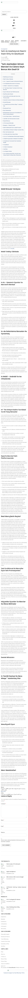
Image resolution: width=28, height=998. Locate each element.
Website (3, 832)
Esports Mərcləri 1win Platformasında (11, 91)
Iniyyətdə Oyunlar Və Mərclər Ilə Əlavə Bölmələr (13, 100)
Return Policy (4, 958)
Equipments (3, 916)
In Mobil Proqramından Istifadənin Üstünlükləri (13, 138)
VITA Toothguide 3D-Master (13, 899)
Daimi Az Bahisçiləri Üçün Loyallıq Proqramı (12, 127)
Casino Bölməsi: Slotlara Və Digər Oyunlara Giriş (13, 129)
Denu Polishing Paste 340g (13, 907)
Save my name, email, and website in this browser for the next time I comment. (13, 840)
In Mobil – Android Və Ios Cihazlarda (10, 85)
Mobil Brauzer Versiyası (8, 76)
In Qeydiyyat (6, 144)
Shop (2, 951)
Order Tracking (14, 44)
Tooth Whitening (4, 939)
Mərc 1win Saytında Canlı (8, 132)
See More (3, 946)
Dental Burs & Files (5, 943)
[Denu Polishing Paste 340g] (3, 909)
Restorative (3, 928)
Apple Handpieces (11, 871)
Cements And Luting (5, 941)
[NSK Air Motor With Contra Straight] (3, 880)
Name (2, 820)
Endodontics (3, 921)
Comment (3, 803)
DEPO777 (3, 966)
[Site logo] (9, 5)
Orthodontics (4, 923)
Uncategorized (4, 48)
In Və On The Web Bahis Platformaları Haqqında (13, 136)
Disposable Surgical (5, 934)
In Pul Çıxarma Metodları (8, 123)
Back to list (3, 791)
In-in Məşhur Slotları (7, 151)
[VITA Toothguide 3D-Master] (3, 901)
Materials (3, 919)
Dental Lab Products (5, 936)
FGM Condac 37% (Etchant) (13, 864)
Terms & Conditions (5, 963)
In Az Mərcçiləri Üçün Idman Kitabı (10, 134)
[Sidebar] (1, 975)
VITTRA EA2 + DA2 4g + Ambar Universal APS (16, 887)
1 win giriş (12, 248)
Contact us (3, 956)
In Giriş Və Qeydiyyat (7, 146)
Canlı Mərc (5, 149)
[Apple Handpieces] (3, 872)
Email (2, 826)
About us (3, 954)
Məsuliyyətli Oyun (7, 108)
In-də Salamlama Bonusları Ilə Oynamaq (11, 83)
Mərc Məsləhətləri (7, 110)
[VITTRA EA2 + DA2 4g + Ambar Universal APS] (3, 890)
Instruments (3, 926)
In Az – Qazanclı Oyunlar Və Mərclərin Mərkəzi (13, 81)
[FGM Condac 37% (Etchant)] (3, 866)
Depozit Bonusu (6, 120)
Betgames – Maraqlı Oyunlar (9, 125)
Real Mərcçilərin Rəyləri (8, 94)
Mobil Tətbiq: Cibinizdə (8, 79)
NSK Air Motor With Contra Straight (15, 877)
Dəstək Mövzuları (7, 102)
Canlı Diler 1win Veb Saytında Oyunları (11, 118)
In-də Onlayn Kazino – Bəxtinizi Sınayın (11, 116)
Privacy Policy (4, 961)
